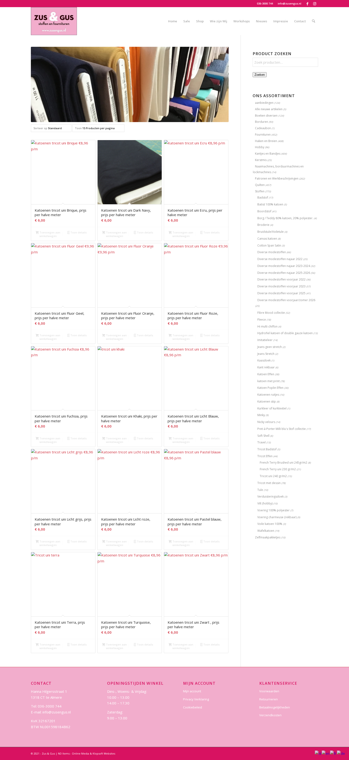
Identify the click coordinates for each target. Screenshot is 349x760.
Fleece (261, 320)
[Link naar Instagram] (314, 3)
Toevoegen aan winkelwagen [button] (49, 234)
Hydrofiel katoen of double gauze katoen (285, 333)
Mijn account (192, 691)
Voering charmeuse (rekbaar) (277, 517)
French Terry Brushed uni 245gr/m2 (283, 463)
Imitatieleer (265, 340)
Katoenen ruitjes (268, 395)
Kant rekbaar (266, 367)
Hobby (259, 147)
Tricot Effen (265, 456)
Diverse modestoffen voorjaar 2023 (281, 286)
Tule (260, 490)
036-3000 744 (265, 3)
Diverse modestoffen (271, 252)
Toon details (78, 232)
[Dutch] (318, 753)
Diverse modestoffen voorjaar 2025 (281, 293)
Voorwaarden (269, 691)
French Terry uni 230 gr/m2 (278, 469)
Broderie (263, 225)
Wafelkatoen (265, 531)
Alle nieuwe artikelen (269, 109)
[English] (326, 753)
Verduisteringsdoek (270, 496)
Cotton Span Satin (269, 245)
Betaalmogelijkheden (274, 707)
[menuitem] (265, 3)
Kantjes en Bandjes (267, 154)
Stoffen (259, 191)
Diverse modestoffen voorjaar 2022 (281, 279)
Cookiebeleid (192, 707)
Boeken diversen (266, 116)
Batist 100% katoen (270, 204)
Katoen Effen (265, 374)
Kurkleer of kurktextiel (272, 408)
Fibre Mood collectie (271, 313)
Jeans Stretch (265, 354)
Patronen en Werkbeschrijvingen (276, 178)
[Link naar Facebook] (307, 3)
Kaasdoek (264, 360)
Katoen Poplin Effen (270, 388)
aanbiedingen (264, 103)
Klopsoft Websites (104, 753)
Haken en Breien (266, 141)
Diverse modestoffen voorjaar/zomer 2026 (286, 300)
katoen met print (268, 381)
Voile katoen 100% (269, 524)
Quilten (260, 185)
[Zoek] (313, 21)
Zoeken (260, 74)
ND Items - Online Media (73, 753)
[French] (333, 753)
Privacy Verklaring (196, 699)
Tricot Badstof (267, 449)
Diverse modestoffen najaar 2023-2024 (283, 266)
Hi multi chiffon (267, 326)
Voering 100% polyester (273, 510)
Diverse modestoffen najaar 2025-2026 (283, 273)
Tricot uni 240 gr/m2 (273, 476)
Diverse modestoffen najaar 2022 (279, 259)
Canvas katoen (267, 239)
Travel (261, 442)
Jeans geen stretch (269, 347)
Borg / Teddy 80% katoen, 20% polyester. (285, 218)
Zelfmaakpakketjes (267, 537)
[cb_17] (54, 21)
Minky (261, 415)
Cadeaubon (263, 128)
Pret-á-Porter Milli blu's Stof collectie (281, 429)
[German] (341, 753)
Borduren (261, 122)
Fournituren (263, 135)
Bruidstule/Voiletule (270, 232)
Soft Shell (263, 436)
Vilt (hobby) (265, 503)
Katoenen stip (266, 401)
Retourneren (268, 699)
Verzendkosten (270, 715)
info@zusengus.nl (289, 3)
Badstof (262, 197)
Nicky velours (266, 422)
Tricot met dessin (269, 483)
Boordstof (264, 211)
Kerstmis (261, 160)
